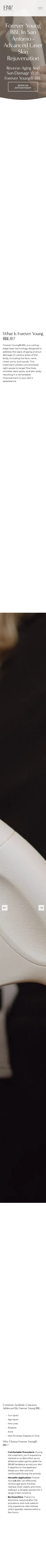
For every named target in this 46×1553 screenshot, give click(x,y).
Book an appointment (23, 86)
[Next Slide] (41, 908)
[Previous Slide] (5, 908)
